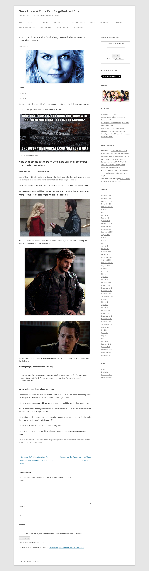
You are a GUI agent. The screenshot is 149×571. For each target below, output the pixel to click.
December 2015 (106, 223)
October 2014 (106, 260)
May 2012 (104, 336)
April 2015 (104, 246)
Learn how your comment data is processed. (66, 547)
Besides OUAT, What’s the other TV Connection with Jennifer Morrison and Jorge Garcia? (36, 460)
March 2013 (105, 308)
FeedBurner (120, 59)
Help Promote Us (63, 27)
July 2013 (104, 299)
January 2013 (105, 313)
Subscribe (119, 22)
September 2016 (107, 207)
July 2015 (104, 237)
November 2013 (106, 291)
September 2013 (107, 296)
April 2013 (104, 305)
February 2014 (106, 282)
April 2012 (104, 338)
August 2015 (105, 235)
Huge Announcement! (109, 114)
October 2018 (106, 198)
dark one (63, 440)
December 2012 (106, 316)
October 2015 (106, 229)
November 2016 (106, 204)
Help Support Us (60, 22)
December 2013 (106, 288)
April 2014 (104, 277)
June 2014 (104, 271)
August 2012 (105, 327)
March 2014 (105, 279)
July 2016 (104, 209)
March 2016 (105, 215)
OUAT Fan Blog (46, 27)
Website (22, 525)
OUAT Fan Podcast (78, 22)
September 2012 (107, 324)
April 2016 (104, 212)
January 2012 (105, 347)
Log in (103, 369)
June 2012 (104, 333)
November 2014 (106, 257)
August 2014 (105, 265)
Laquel (103, 156)
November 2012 (106, 319)
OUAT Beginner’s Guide (27, 27)
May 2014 (104, 274)
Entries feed (105, 372)
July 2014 (104, 268)
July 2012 (104, 330)
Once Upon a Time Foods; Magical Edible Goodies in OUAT (115, 173)
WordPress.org (106, 378)
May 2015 (104, 243)
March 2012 (105, 341)
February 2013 (106, 310)
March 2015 (105, 249)
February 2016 (106, 218)
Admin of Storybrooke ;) (35, 442)
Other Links (78, 27)
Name (22, 506)
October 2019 (106, 195)
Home (21, 22)
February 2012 (106, 344)
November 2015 (106, 226)
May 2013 (104, 302)
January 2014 (105, 285)
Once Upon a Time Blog (44, 440)
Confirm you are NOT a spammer (34, 542)
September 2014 (107, 263)
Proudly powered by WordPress (29, 561)
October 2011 (106, 355)
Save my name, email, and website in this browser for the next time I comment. (53, 534)
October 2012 (106, 322)
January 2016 (105, 221)
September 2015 (107, 232)
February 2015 (106, 251)
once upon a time (78, 440)
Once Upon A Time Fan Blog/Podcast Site (49, 11)
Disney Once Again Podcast (100, 22)
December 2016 (106, 201)
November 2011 (106, 352)
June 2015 (104, 240)
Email (21, 516)
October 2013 (106, 294)
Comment (23, 481)
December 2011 (106, 350)
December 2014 (106, 254)
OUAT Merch (44, 22)
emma (69, 440)
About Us (31, 22)
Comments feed (106, 375)
